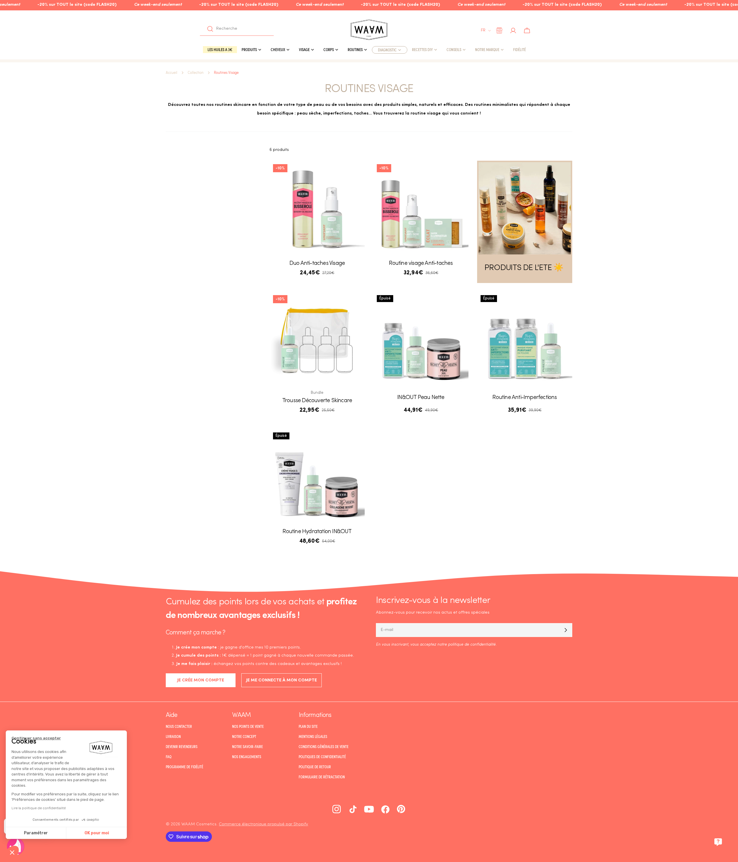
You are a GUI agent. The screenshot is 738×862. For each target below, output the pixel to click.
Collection (196, 73)
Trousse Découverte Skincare (317, 401)
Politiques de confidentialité (322, 756)
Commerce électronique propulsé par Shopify (263, 824)
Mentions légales (313, 736)
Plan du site (308, 726)
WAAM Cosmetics (198, 824)
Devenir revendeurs (181, 746)
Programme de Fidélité (184, 766)
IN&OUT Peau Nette (420, 397)
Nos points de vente (248, 726)
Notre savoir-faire (247, 746)
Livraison (173, 736)
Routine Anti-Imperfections (524, 397)
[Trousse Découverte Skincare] (317, 339)
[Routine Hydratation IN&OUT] (317, 476)
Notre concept (244, 736)
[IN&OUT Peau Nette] (420, 339)
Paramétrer (36, 833)
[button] (12, 852)
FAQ (169, 756)
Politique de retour (315, 766)
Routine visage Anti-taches (421, 263)
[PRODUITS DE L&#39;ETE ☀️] (525, 208)
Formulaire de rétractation (322, 776)
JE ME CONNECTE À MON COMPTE (281, 680)
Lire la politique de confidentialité (39, 808)
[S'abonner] (566, 630)
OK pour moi (96, 833)
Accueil (171, 73)
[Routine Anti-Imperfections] (524, 339)
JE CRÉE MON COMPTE (200, 680)
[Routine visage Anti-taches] (420, 208)
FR (483, 30)
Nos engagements (246, 756)
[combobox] (237, 29)
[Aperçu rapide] (356, 173)
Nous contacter (179, 726)
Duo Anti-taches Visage (317, 263)
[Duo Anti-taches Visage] (317, 208)
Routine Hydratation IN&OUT (317, 532)
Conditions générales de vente (324, 746)
